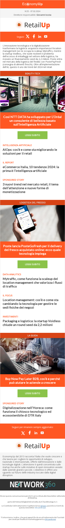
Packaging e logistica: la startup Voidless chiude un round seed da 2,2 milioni (31, 323)
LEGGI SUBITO (32, 135)
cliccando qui (50, 519)
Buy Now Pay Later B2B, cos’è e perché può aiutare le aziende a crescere (32, 380)
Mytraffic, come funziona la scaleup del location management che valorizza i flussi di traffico (32, 282)
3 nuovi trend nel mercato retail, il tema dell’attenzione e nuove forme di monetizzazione (30, 188)
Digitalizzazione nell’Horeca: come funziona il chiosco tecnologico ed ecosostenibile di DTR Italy (28, 411)
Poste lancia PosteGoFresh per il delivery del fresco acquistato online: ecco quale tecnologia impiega (32, 249)
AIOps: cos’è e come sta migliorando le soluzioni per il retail (30, 151)
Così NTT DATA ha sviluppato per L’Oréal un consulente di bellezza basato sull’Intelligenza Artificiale (32, 120)
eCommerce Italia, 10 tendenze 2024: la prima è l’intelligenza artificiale (31, 168)
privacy (43, 506)
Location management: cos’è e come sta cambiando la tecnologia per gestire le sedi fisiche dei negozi (30, 303)
